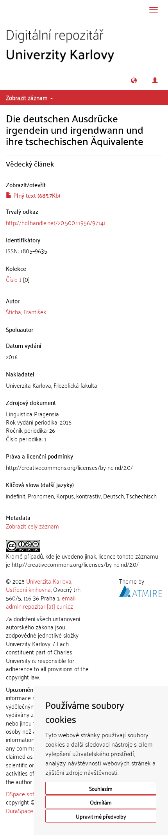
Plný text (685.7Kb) (36, 195)
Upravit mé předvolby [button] (101, 816)
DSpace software (27, 793)
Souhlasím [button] (101, 788)
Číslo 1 (13, 279)
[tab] (84, 251)
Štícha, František (26, 311)
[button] (134, 80)
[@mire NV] (140, 589)
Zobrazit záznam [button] (27, 97)
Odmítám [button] (101, 802)
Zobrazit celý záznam (32, 525)
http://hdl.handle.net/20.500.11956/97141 (56, 222)
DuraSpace (19, 810)
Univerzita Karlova (48, 580)
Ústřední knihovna (28, 589)
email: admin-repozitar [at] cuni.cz (41, 601)
